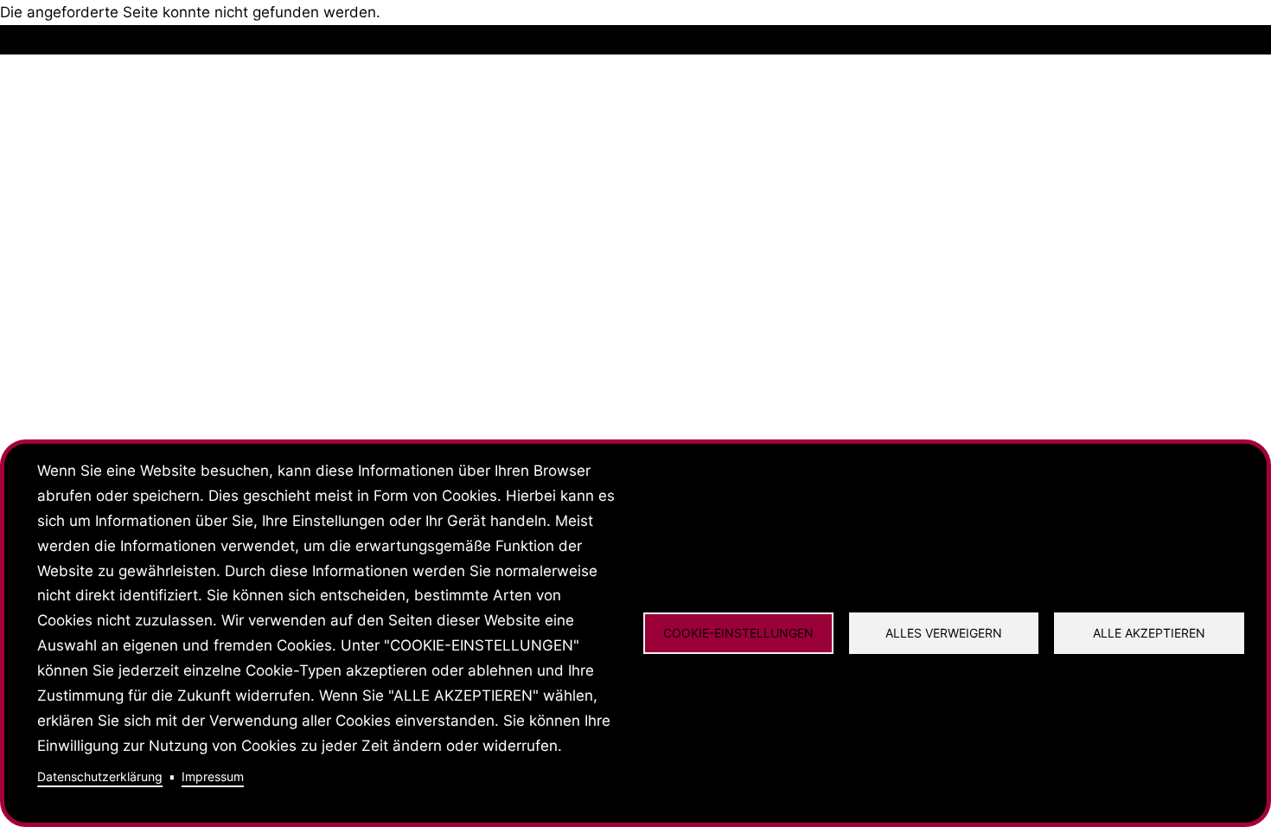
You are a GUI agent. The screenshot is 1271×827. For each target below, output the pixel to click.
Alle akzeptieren (1149, 632)
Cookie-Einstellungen (738, 632)
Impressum (213, 776)
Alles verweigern (943, 632)
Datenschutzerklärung (100, 776)
